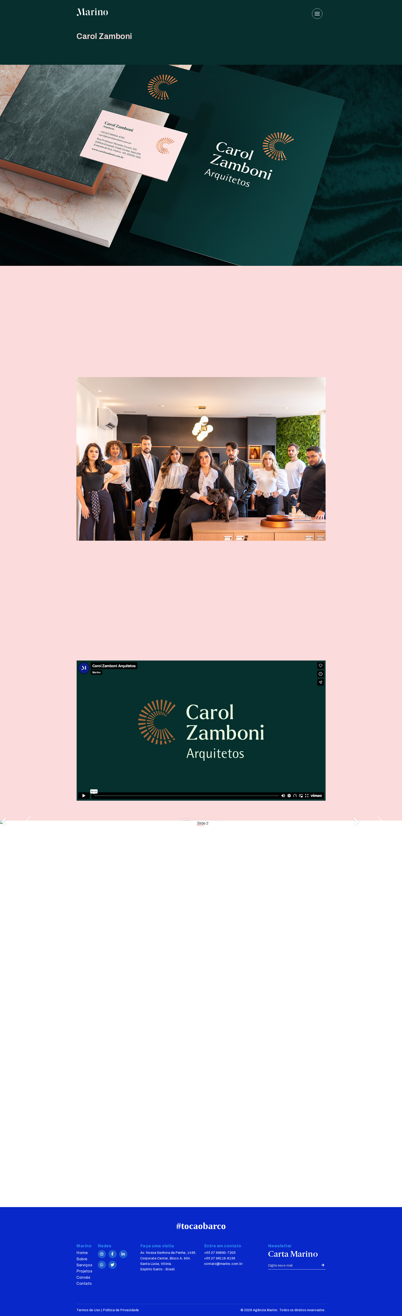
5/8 (204, 819)
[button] (377, 821)
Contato (84, 1283)
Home (82, 1253)
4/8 (198, 819)
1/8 (180, 819)
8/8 (221, 819)
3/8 (192, 819)
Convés (83, 1277)
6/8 (210, 819)
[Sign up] (322, 1265)
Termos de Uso (88, 1310)
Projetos (84, 1271)
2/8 (186, 819)
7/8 (216, 819)
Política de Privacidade (121, 1310)
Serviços (84, 1265)
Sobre (81, 1259)
